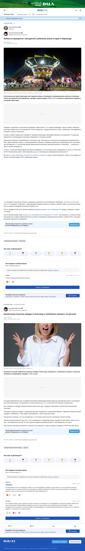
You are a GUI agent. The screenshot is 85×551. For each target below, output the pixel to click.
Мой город (33, 374)
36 (10, 461)
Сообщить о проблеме (59, 541)
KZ (76, 10)
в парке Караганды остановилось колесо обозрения (28, 155)
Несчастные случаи (41, 14)
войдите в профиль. (53, 270)
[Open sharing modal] (53, 526)
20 (75, 461)
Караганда (22, 241)
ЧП (30, 14)
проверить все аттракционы (50, 209)
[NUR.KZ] (42, 10)
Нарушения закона (22, 14)
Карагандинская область (11, 241)
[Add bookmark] (75, 526)
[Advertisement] (42, 113)
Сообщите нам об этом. (29, 233)
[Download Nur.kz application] (42, 4)
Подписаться (74, 224)
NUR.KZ (51, 98)
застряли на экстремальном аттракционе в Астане (40, 215)
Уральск (26, 447)
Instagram (74, 295)
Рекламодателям (75, 541)
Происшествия (9, 14)
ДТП (33, 14)
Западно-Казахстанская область (13, 447)
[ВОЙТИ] (80, 10)
